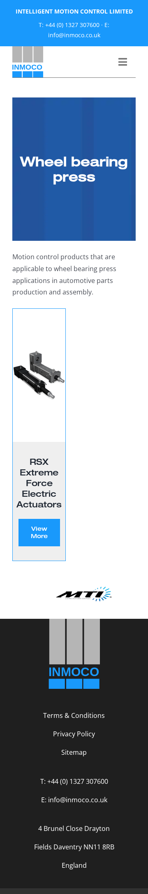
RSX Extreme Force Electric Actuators (39, 483)
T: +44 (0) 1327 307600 (69, 25)
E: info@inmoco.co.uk (74, 799)
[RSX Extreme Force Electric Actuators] (39, 375)
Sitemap (74, 752)
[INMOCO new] (27, 49)
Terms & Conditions (74, 715)
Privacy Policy (74, 733)
